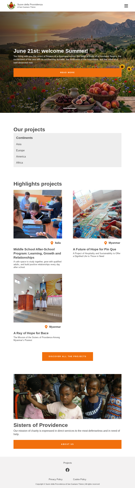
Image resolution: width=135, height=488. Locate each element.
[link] (67, 471)
